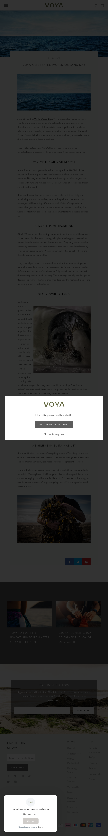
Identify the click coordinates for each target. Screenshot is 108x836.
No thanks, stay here (54, 434)
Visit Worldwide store (54, 425)
